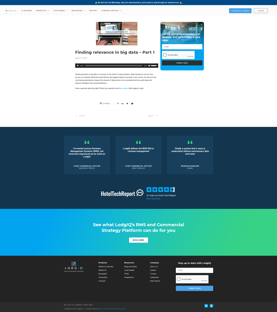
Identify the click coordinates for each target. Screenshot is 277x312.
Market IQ (102, 270)
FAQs (126, 274)
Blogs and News (130, 267)
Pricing (93, 10)
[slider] (154, 65)
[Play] (78, 66)
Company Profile (110, 10)
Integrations (129, 277)
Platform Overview (106, 267)
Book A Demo (138, 240)
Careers (153, 270)
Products (41, 10)
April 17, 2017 (81, 58)
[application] (116, 65)
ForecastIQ (103, 277)
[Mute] (149, 66)
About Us (154, 267)
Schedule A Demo (240, 11)
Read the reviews (153, 199)
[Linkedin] (206, 306)
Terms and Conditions (106, 309)
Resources (77, 10)
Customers (59, 10)
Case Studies (129, 270)
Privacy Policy (120, 309)
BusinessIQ (103, 274)
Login (261, 10)
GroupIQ (102, 281)
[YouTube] (211, 306)
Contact (153, 274)
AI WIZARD (27, 10)
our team (124, 88)
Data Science (155, 281)
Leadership (154, 277)
